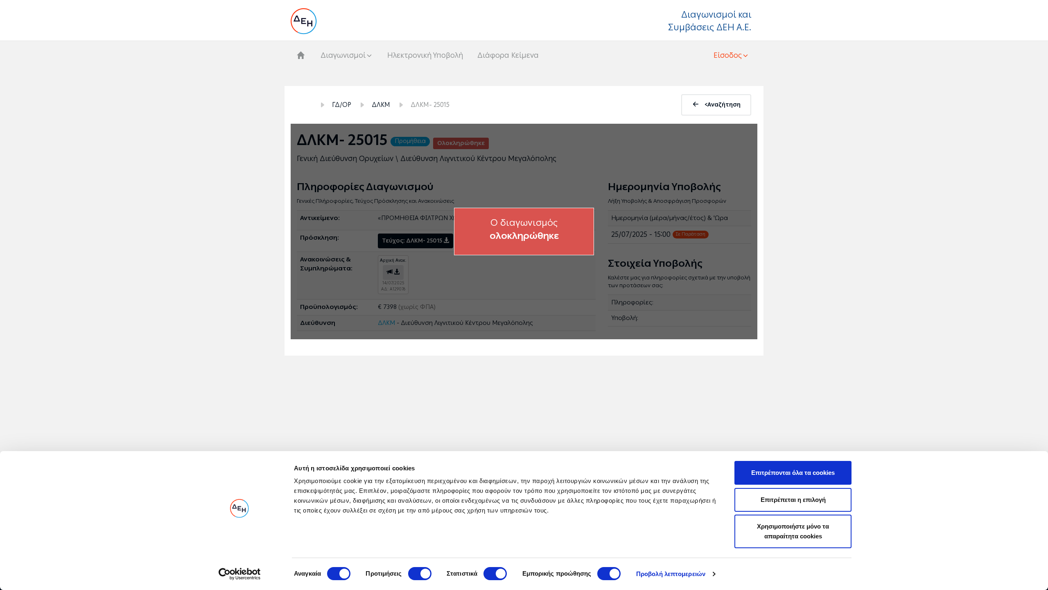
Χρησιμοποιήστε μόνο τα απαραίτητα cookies (793, 531)
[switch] (419, 573)
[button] (731, 55)
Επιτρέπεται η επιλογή (793, 499)
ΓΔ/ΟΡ (341, 105)
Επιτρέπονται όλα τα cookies (793, 472)
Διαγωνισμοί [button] (343, 55)
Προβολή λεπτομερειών (670, 573)
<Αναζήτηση (723, 104)
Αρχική (304, 105)
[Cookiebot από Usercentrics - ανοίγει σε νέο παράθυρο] (240, 574)
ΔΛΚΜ (381, 105)
